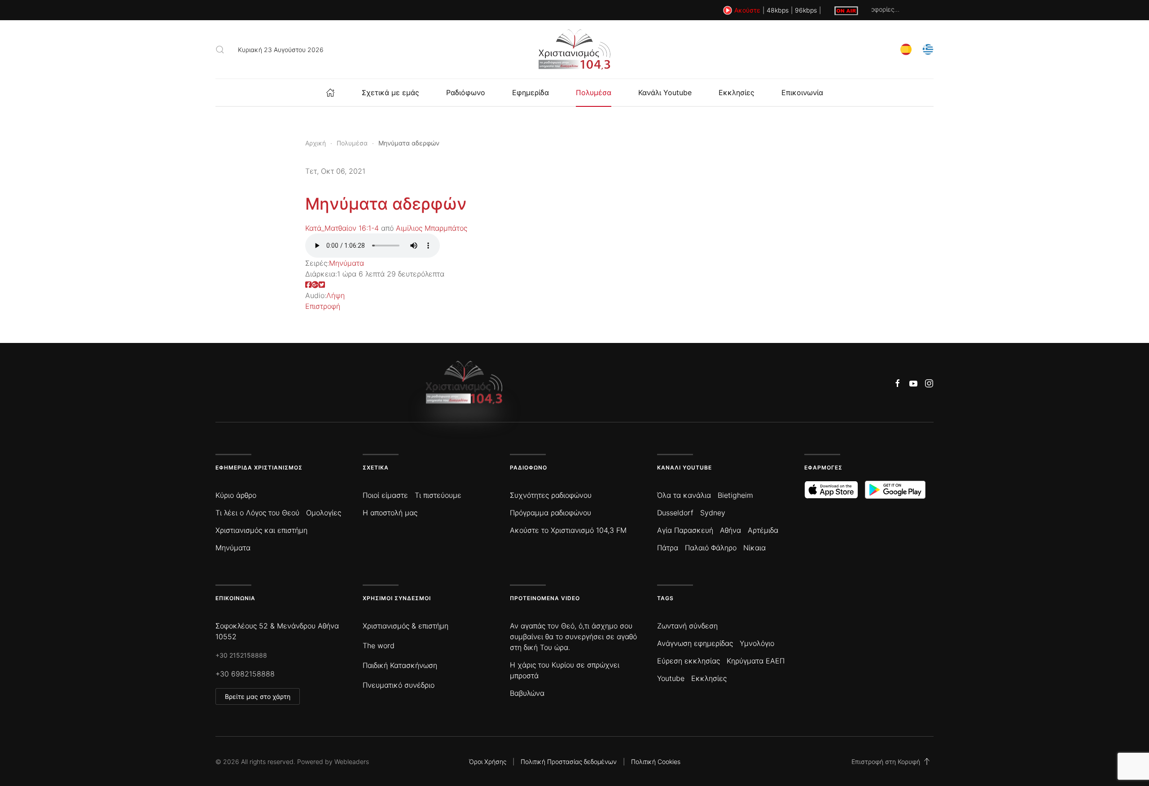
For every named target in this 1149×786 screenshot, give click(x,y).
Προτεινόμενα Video (545, 598)
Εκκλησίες (736, 92)
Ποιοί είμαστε (385, 495)
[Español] (906, 49)
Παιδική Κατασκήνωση (400, 665)
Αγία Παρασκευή (685, 530)
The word (379, 645)
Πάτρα (667, 547)
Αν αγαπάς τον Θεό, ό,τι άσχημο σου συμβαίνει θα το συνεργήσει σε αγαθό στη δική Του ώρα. (573, 636)
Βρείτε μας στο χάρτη (257, 696)
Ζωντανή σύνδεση (687, 625)
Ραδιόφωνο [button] (465, 92)
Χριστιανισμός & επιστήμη (405, 625)
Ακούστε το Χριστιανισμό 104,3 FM (568, 530)
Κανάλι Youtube (665, 92)
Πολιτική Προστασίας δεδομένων (569, 761)
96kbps (806, 10)
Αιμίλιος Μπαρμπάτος (431, 228)
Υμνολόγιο (757, 643)
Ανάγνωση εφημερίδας (695, 643)
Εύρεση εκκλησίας (688, 660)
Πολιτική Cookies (655, 761)
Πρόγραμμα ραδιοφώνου (550, 512)
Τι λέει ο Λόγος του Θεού (257, 512)
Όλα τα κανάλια (684, 495)
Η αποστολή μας (390, 512)
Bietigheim (735, 495)
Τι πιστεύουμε (438, 495)
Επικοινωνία (802, 92)
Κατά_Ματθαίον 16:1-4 (342, 228)
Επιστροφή (322, 306)
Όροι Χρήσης (487, 761)
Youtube (670, 678)
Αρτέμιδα (763, 530)
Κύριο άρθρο (235, 495)
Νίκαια (754, 547)
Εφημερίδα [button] (530, 92)
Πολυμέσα (593, 92)
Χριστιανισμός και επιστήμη (261, 530)
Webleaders (351, 761)
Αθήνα (730, 530)
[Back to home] (574, 49)
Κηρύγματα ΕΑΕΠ (756, 660)
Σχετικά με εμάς (390, 92)
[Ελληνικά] (928, 49)
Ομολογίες (323, 512)
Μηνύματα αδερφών (386, 204)
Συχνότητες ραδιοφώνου (551, 495)
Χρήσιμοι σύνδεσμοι (397, 598)
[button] (219, 49)
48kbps (778, 10)
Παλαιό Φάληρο (711, 547)
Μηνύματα (346, 263)
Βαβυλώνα (527, 693)
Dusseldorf (675, 512)
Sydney (712, 512)
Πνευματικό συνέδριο (398, 685)
